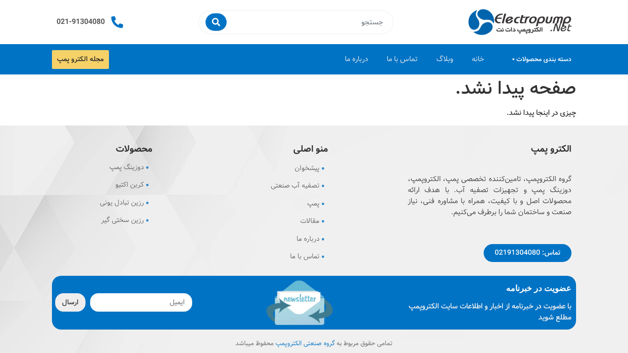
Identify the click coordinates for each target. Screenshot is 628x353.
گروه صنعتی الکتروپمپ (305, 343)
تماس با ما (402, 59)
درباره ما (356, 59)
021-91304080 (81, 22)
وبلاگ (444, 59)
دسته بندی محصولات (543, 59)
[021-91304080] (117, 22)
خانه (478, 59)
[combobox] (308, 22)
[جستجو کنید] (216, 22)
